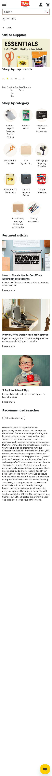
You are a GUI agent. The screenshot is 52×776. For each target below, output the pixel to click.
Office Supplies (12, 418)
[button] (41, 4)
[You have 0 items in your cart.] (48, 4)
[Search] (46, 11)
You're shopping (9, 18)
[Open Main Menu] (4, 4)
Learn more (8, 290)
